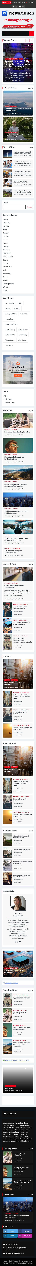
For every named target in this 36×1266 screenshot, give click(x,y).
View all (31, 411)
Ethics (20, 303)
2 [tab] (27, 952)
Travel (5, 277)
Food (5, 230)
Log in (5, 396)
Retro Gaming (10, 330)
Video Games (9, 340)
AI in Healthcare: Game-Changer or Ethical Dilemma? (17, 539)
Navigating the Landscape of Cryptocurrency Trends (22, 640)
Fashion (6, 226)
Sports (5, 263)
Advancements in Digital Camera (20, 608)
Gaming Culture (10, 314)
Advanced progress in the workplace (21, 623)
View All (30, 88)
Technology (7, 274)
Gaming (6, 236)
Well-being (22, 340)
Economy (6, 223)
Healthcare (24, 314)
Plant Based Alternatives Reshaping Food (14, 458)
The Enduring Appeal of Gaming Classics (21, 836)
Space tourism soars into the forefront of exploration (15, 485)
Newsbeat (7, 253)
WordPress (28, 1263)
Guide (7, 106)
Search (5, 203)
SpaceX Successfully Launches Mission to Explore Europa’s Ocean (17, 65)
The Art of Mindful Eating (21, 849)
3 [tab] (28, 1068)
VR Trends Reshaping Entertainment (13, 552)
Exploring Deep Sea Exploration (17, 432)
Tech (20, 58)
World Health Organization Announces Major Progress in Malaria (22, 163)
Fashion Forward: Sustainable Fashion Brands (16, 512)
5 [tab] (31, 952)
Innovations (9, 319)
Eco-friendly (9, 303)
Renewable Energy (11, 324)
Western (6, 287)
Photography (8, 257)
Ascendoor (12, 1263)
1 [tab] (28, 45)
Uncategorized (8, 284)
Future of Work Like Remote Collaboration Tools (21, 696)
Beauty (5, 219)
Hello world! (10, 1088)
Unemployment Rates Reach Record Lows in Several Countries (22, 173)
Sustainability (10, 335)
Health (5, 243)
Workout (6, 290)
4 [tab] (30, 952)
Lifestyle (8, 58)
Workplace (9, 345)
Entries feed (7, 399)
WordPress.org (8, 403)
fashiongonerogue (9, 80)
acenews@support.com (15, 1253)
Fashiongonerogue (18, 20)
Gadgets (6, 233)
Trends (5, 280)
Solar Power (23, 330)
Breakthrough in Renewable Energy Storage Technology (22, 152)
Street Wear (7, 267)
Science (15, 58)
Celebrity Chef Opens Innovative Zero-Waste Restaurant (21, 183)
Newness (6, 250)
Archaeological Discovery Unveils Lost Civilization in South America (22, 192)
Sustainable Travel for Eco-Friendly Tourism (21, 876)
